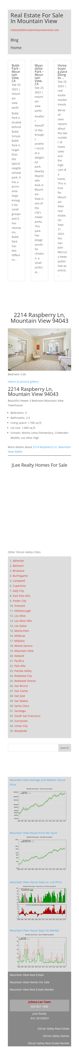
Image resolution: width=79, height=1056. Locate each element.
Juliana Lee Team (39, 1002)
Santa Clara (21, 706)
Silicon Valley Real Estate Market (48, 1043)
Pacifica (19, 661)
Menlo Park (21, 631)
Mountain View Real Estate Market (32, 989)
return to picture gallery (23, 381)
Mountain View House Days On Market (34, 930)
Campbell (19, 581)
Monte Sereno (23, 646)
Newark (19, 656)
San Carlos (21, 691)
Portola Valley (23, 671)
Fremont (19, 606)
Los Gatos (20, 626)
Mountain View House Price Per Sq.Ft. (34, 833)
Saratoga (20, 711)
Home (16, 47)
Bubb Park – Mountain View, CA (16, 73)
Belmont (18, 566)
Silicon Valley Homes (56, 1036)
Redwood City (23, 676)
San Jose (19, 696)
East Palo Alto (21, 596)
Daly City (18, 591)
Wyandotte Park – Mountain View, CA (39, 74)
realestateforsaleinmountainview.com (35, 30)
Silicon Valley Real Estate (53, 1028)
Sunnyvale (21, 721)
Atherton (18, 561)
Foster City (19, 601)
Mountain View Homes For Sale (29, 982)
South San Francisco (27, 716)
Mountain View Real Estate (27, 975)
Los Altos (20, 616)
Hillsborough (22, 611)
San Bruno (21, 686)
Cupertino (19, 586)
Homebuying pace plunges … (62, 71)
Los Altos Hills (23, 621)
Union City (21, 726)
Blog (14, 40)
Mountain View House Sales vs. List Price (36, 882)
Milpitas (19, 641)
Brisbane (18, 571)
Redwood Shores (25, 681)
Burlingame (20, 576)
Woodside (20, 731)
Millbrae (19, 636)
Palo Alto (20, 666)
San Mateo (21, 701)
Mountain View (24, 651)
